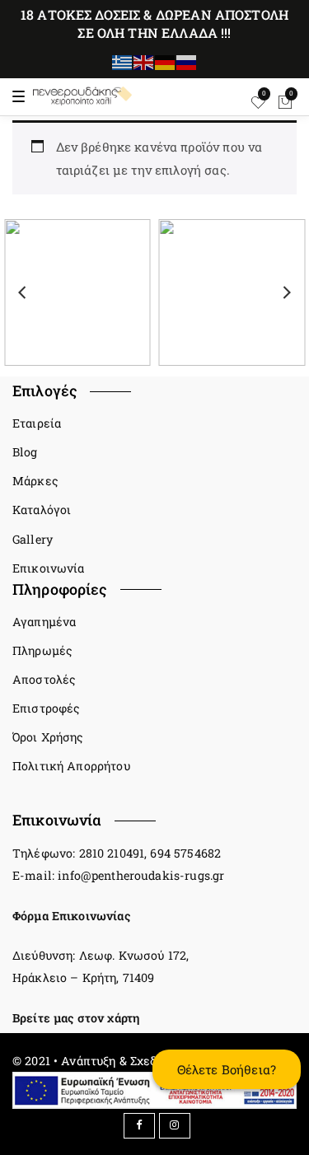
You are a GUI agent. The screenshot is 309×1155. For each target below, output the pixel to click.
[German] (165, 61)
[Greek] (122, 61)
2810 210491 (112, 853)
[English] (144, 61)
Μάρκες (35, 481)
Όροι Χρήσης (48, 737)
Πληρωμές (42, 650)
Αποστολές (44, 679)
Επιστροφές (46, 708)
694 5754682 (185, 853)
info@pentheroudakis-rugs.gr (141, 875)
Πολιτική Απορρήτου (71, 766)
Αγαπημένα (44, 621)
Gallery (32, 539)
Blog (25, 452)
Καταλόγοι (41, 509)
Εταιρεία (36, 423)
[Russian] (187, 61)
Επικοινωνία (48, 568)
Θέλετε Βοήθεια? (226, 1069)
